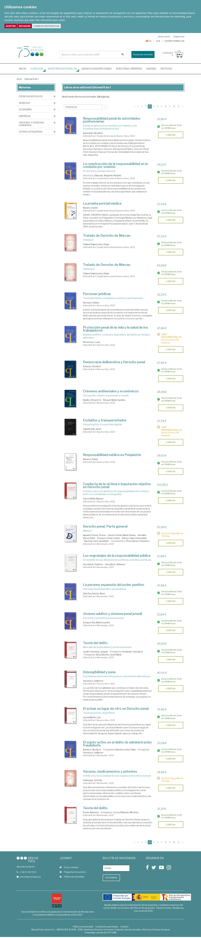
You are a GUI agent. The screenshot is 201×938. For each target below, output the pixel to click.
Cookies (124, 926)
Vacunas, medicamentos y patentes (110, 771)
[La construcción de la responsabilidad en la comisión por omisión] (70, 170)
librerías (129, 68)
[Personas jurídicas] (70, 300)
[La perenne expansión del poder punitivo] (70, 591)
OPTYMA (111, 932)
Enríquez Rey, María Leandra (96, 622)
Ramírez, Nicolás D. (92, 749)
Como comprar (71, 867)
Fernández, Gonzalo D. (132, 651)
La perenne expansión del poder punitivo (113, 585)
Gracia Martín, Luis (92, 717)
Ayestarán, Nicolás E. (93, 133)
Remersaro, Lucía (91, 342)
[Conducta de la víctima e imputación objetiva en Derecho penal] (70, 490)
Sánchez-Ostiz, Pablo (125, 749)
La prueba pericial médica (102, 203)
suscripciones (96, 68)
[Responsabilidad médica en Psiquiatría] (70, 461)
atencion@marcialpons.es (30, 877)
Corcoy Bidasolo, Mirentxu (125, 812)
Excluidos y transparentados (105, 420)
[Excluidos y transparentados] (70, 427)
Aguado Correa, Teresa (94, 535)
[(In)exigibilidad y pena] (70, 679)
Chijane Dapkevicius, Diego (96, 244)
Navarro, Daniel (90, 207)
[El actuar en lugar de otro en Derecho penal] (70, 715)
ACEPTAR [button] (11, 26)
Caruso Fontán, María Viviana (122, 535)
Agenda (151, 68)
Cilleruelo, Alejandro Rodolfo (107, 175)
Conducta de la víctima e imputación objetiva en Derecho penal (117, 485)
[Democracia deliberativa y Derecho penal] (70, 369)
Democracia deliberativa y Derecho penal (114, 362)
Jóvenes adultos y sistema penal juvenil (112, 614)
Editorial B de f (31, 79)
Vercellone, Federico (93, 564)
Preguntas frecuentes (75, 872)
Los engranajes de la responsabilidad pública (116, 555)
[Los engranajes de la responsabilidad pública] (70, 562)
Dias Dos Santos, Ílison (94, 593)
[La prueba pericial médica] (70, 210)
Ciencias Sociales (30, 96)
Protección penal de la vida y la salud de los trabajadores (115, 328)
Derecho (24, 103)
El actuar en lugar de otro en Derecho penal (116, 708)
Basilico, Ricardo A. (92, 400)
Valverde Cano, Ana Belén (96, 541)
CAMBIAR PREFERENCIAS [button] (46, 26)
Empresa (24, 116)
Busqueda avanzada (143, 54)
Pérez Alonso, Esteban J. (138, 541)
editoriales (62, 68)
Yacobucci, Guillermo (93, 681)
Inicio (24, 68)
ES (150, 41)
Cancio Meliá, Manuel (93, 498)
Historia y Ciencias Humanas (31, 124)
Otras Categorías (30, 131)
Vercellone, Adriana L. (115, 564)
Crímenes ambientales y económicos (111, 391)
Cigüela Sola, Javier (92, 429)
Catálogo (37, 68)
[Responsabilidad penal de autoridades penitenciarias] (70, 125)
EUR (158, 41)
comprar (171, 135)
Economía (25, 109)
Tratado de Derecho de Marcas (106, 235)
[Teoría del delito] (70, 649)
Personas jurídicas (97, 294)
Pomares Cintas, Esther (108, 538)
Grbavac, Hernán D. (92, 366)
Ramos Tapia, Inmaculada (134, 538)
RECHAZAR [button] (24, 26)
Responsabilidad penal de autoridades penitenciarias (111, 119)
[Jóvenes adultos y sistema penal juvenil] (70, 620)
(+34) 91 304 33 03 (28, 872)
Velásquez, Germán (92, 780)
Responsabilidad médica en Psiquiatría (112, 455)
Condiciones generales (106, 926)
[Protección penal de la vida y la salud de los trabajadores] (70, 334)
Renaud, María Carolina (114, 400)
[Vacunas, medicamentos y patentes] (70, 778)
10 (174, 106)
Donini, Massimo (91, 812)
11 (178, 106)
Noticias (166, 68)
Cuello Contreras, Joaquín (95, 651)
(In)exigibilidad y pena (99, 672)
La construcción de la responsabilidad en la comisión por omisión (115, 165)
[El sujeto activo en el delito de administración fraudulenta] (70, 749)
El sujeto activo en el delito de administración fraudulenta (117, 743)
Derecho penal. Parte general (105, 526)
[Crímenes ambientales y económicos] (70, 398)
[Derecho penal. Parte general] (70, 533)
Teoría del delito (95, 643)
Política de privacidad (74, 876)
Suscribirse (111, 877)
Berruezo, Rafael (91, 302)
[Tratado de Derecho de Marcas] (70, 242)
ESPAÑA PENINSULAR (174, 41)
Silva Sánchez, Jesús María (108, 654)
